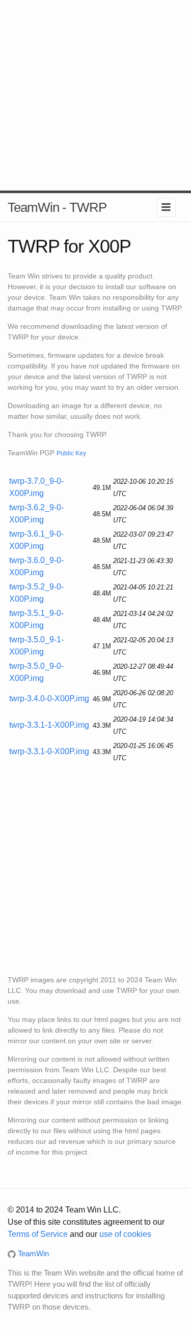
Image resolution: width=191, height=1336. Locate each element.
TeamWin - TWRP (57, 207)
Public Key (71, 453)
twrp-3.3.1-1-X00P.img (49, 725)
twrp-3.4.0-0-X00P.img (49, 698)
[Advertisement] (95, 95)
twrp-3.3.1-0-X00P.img (49, 751)
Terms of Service (38, 1234)
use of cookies (125, 1234)
